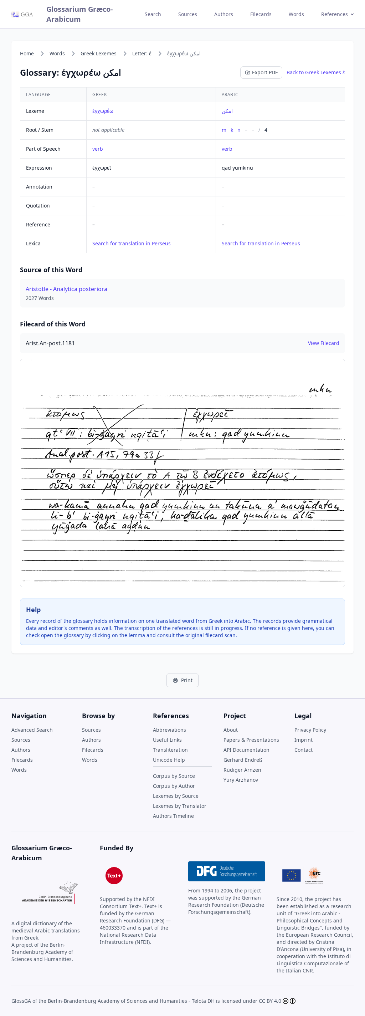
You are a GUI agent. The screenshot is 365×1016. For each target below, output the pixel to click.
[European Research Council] (303, 875)
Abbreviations (169, 729)
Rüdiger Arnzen (242, 769)
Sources (187, 14)
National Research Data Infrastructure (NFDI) (128, 938)
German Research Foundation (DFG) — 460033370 (135, 920)
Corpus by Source (174, 775)
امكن (227, 110)
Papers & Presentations (251, 739)
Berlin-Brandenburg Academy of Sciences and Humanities (117, 1000)
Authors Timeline (173, 815)
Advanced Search (32, 729)
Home (27, 53)
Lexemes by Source (176, 795)
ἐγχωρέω (102, 110)
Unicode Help (169, 759)
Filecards (261, 14)
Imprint (303, 739)
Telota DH (203, 1000)
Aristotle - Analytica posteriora (66, 289)
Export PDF (265, 72)
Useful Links (167, 739)
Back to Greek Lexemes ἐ (316, 72)
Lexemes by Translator (179, 805)
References (334, 14)
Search (153, 14)
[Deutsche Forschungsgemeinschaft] (226, 871)
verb (97, 148)
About (230, 729)
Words (296, 14)
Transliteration (170, 749)
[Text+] (114, 875)
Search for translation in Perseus (131, 243)
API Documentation (246, 749)
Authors (223, 14)
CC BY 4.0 (270, 1000)
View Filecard (323, 343)
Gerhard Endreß (242, 759)
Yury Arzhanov (240, 779)
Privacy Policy (310, 729)
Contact (303, 749)
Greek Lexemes (99, 53)
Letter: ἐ (141, 53)
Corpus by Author (174, 785)
